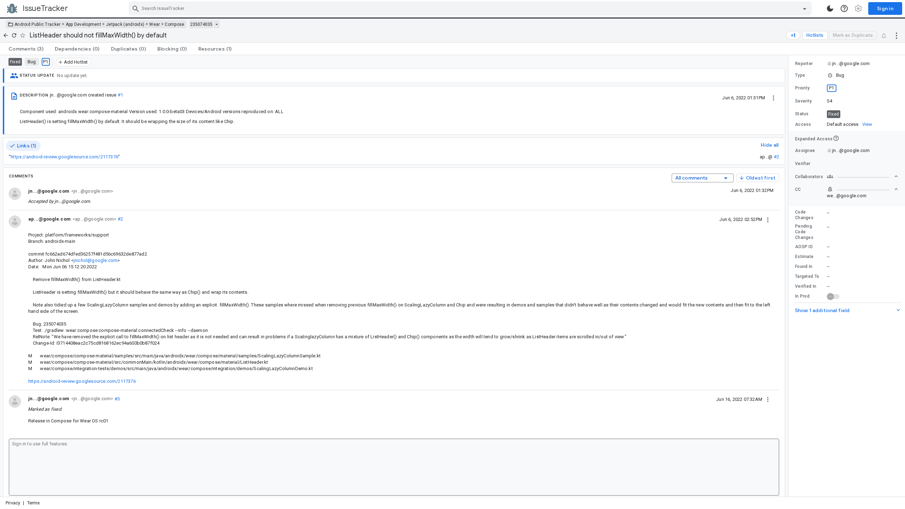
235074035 (201, 24)
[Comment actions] (767, 219)
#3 (116, 398)
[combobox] (471, 8)
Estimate (804, 256)
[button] (846, 75)
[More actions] (896, 35)
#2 (776, 156)
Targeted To (807, 276)
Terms (33, 502)
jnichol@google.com (95, 260)
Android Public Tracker (37, 24)
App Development (83, 24)
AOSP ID (804, 246)
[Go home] (5, 35)
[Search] (136, 8)
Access (803, 124)
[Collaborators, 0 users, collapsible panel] (862, 176)
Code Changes (804, 215)
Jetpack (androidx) (125, 24)
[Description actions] (773, 97)
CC (798, 189)
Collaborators (809, 176)
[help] (844, 8)
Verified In (805, 286)
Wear (154, 24)
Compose (174, 24)
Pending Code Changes (804, 232)
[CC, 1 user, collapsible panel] (862, 189)
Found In (803, 266)
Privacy (13, 502)
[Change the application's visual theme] (830, 8)
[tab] (26, 49)
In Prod (802, 296)
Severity (803, 101)
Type (800, 75)
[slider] (789, 276)
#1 (120, 95)
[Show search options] (804, 8)
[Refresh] (14, 35)
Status (802, 113)
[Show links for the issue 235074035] (217, 24)
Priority (802, 88)
